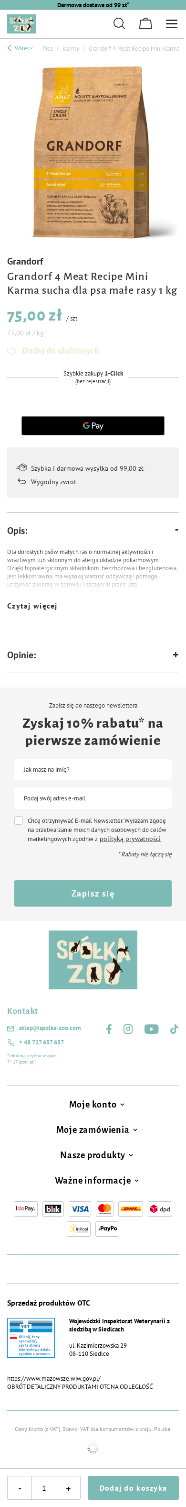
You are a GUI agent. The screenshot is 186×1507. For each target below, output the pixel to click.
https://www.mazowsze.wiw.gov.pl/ (54, 1378)
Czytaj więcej (32, 605)
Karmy (70, 48)
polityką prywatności (130, 838)
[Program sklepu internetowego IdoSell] (93, 1448)
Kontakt (22, 1011)
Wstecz (23, 48)
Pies (47, 48)
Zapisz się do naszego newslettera (93, 705)
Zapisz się (93, 893)
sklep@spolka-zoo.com (50, 1028)
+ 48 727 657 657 (41, 1042)
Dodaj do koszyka (133, 1488)
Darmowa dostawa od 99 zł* (93, 5)
